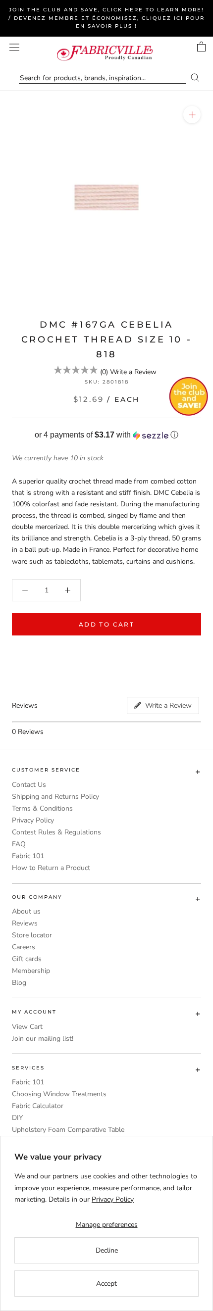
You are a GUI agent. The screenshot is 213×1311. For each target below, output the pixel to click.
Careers (23, 947)
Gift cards (27, 959)
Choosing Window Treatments (59, 1094)
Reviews (25, 923)
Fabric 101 (28, 856)
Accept (106, 1283)
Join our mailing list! (42, 1038)
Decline (107, 1250)
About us (26, 911)
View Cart (27, 1026)
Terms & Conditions (42, 808)
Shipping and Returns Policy (55, 796)
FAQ (19, 844)
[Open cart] (201, 46)
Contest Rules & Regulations (56, 832)
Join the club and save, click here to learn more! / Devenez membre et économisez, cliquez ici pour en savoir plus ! (106, 17)
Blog (19, 982)
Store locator (32, 935)
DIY (17, 1117)
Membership (31, 970)
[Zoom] (192, 114)
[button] (106, 435)
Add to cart (106, 624)
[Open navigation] (14, 47)
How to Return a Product (51, 868)
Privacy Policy (33, 820)
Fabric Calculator (37, 1106)
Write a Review (133, 372)
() (104, 372)
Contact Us (29, 784)
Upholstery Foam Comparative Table (68, 1129)
